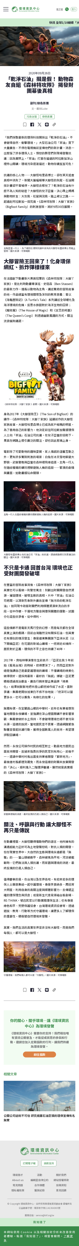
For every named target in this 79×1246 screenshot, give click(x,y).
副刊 (33, 103)
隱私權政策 (17, 1190)
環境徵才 (18, 1175)
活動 (39, 1175)
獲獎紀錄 (39, 1190)
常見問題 (18, 1185)
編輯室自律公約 (39, 1180)
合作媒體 (39, 1185)
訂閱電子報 (29, 1163)
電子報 (59, 9)
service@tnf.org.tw (45, 1215)
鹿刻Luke (42, 108)
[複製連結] (54, 124)
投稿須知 (61, 1185)
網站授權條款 (61, 1180)
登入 (74, 9)
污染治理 (32, 116)
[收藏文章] (25, 124)
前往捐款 (39, 1054)
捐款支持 (49, 1163)
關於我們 (61, 1175)
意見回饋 (61, 1190)
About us (18, 1180)
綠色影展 (43, 103)
